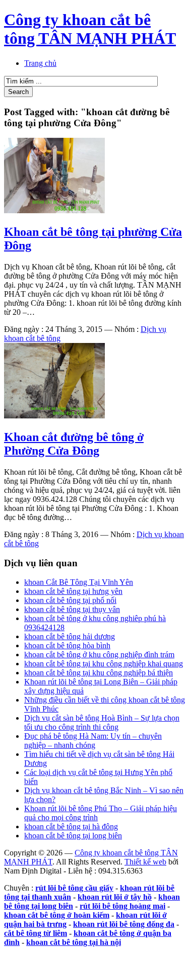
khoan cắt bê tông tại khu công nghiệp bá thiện (98, 672)
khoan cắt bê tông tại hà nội (73, 942)
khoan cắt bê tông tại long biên (73, 835)
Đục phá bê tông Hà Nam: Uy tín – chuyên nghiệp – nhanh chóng (93, 740)
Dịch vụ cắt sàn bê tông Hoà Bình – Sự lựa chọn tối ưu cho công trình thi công (101, 722)
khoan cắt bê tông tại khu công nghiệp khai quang (103, 663)
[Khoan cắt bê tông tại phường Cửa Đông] (54, 210)
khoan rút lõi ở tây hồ (115, 897)
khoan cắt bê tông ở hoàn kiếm (56, 915)
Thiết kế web (145, 861)
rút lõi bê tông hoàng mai (122, 906)
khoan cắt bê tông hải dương (69, 636)
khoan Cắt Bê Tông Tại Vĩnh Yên (78, 582)
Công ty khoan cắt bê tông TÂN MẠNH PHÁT (90, 29)
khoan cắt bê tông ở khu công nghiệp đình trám (99, 654)
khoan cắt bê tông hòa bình (67, 645)
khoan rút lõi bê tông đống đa (123, 924)
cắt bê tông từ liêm (35, 933)
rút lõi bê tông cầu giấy (74, 888)
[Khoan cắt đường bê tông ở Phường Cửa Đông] (54, 415)
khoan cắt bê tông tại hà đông (71, 826)
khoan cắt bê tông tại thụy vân (72, 609)
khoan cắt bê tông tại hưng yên (73, 591)
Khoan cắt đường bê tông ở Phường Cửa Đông (74, 443)
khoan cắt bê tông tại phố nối (70, 600)
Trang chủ (40, 63)
